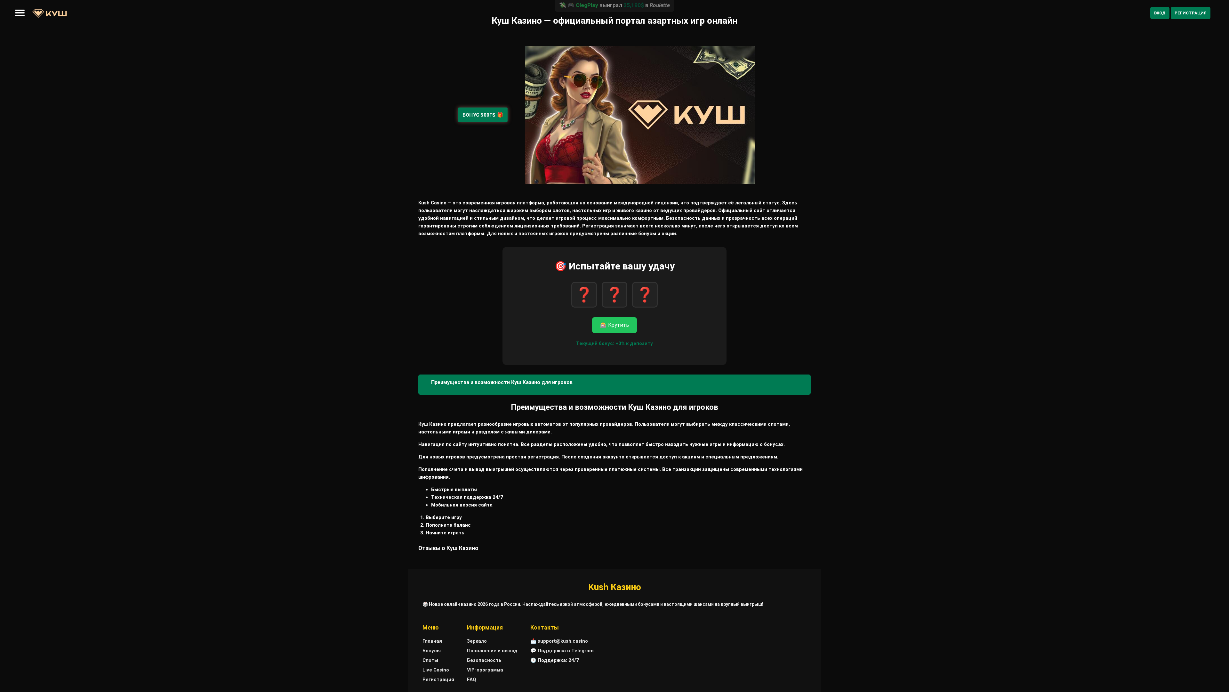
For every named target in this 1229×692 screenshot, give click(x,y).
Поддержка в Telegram (566, 651)
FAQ (471, 679)
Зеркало (477, 641)
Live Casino (435, 670)
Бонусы (431, 651)
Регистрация (1191, 13)
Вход (1160, 13)
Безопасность (484, 660)
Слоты (430, 660)
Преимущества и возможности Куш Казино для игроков (502, 382)
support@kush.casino (563, 641)
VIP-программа (485, 670)
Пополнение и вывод (492, 651)
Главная (432, 641)
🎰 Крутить (614, 325)
